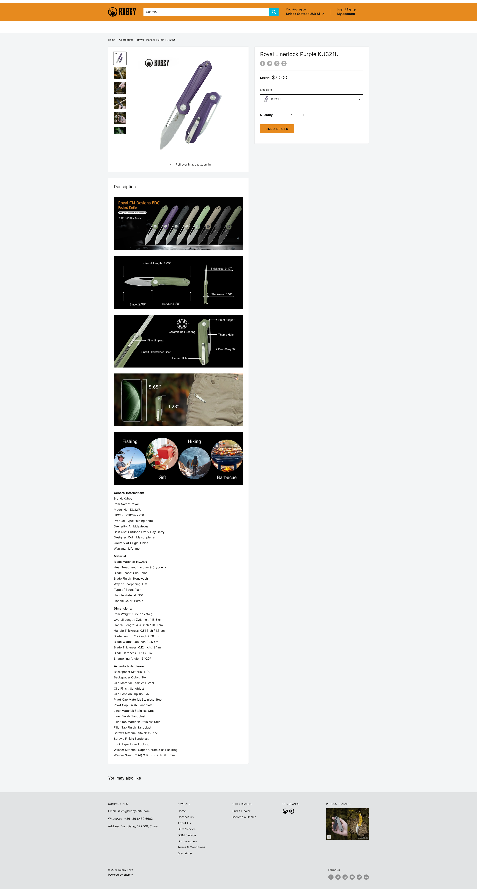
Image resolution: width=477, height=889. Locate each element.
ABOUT (129, 27)
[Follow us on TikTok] (359, 877)
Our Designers (188, 841)
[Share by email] (284, 63)
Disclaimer (185, 853)
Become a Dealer (244, 817)
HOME (112, 27)
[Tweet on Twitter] (276, 63)
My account (346, 14)
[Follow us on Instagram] (345, 877)
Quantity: (267, 115)
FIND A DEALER (277, 129)
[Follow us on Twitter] (338, 877)
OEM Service (187, 829)
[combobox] (311, 99)
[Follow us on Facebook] (331, 877)
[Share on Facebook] (262, 63)
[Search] (274, 12)
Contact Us (186, 817)
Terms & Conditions (191, 847)
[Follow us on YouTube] (352, 877)
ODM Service (187, 835)
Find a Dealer (241, 811)
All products (126, 39)
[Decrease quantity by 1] (280, 115)
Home (111, 39)
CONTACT (207, 27)
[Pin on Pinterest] (269, 63)
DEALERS (171, 27)
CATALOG (147, 27)
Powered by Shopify (120, 874)
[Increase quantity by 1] (304, 115)
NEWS (189, 27)
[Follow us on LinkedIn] (366, 877)
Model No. (266, 89)
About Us (184, 823)
